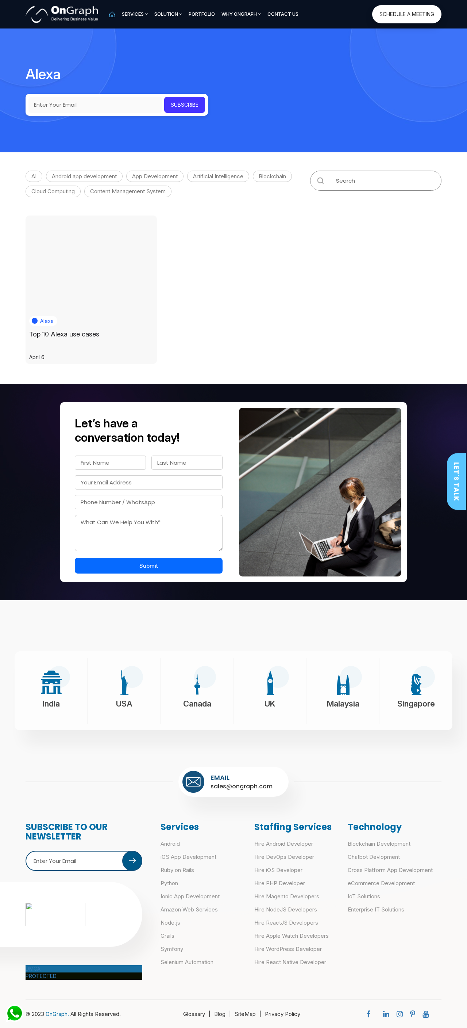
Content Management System (128, 191)
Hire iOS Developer (278, 870)
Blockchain (272, 176)
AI (33, 176)
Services (133, 14)
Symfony (172, 948)
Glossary (197, 1013)
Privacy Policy (282, 1013)
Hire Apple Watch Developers (291, 935)
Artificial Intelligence (218, 176)
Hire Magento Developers (286, 896)
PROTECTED (41, 976)
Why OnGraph (239, 14)
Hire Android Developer (283, 843)
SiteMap (248, 1013)
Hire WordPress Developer (288, 948)
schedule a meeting (406, 14)
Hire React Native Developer (290, 962)
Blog (222, 1013)
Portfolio (202, 14)
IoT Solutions (364, 896)
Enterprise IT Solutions (376, 909)
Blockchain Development (379, 843)
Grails (167, 935)
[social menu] (370, 1014)
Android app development (84, 176)
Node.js (170, 922)
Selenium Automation (187, 962)
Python (169, 883)
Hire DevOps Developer (284, 856)
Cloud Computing (53, 191)
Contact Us (282, 14)
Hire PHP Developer (279, 883)
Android (170, 843)
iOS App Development (188, 856)
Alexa (47, 321)
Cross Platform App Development (390, 870)
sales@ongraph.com (242, 786)
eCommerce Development (381, 883)
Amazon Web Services (189, 909)
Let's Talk (456, 481)
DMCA (33, 969)
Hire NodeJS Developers (285, 909)
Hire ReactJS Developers (286, 922)
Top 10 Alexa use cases (64, 334)
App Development (155, 176)
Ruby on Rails (177, 870)
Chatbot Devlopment (374, 856)
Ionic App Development (190, 896)
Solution (166, 14)
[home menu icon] (112, 14)
